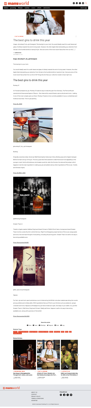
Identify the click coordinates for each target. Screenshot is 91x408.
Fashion (6, 8)
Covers (33, 8)
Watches (27, 8)
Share (29, 325)
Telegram (50, 325)
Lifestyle (20, 8)
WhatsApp (43, 325)
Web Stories (46, 8)
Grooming (13, 8)
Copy (63, 325)
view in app (83, 8)
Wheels (39, 8)
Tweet (35, 325)
